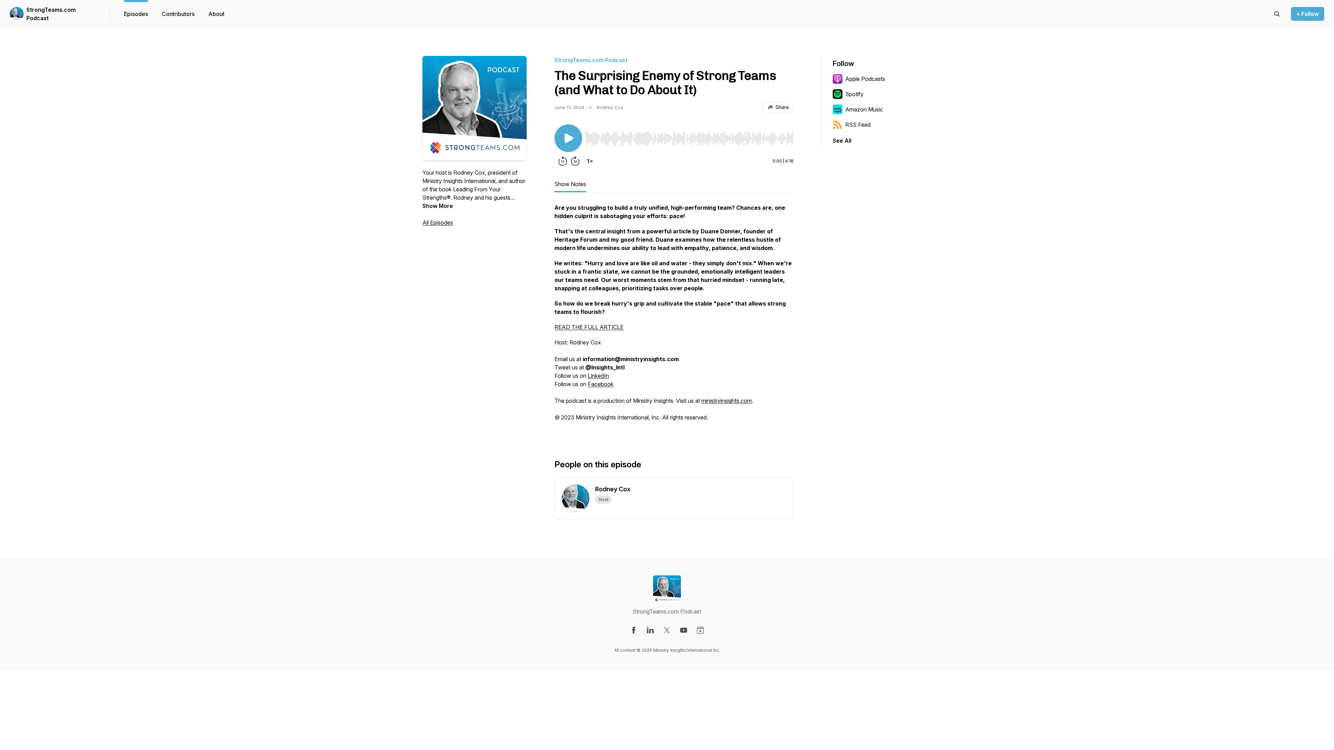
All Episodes (437, 222)
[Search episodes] (1277, 14)
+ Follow (1307, 13)
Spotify (854, 94)
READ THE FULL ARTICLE (589, 327)
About (216, 13)
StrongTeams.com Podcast (51, 14)
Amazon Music (864, 109)
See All (842, 140)
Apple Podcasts (865, 78)
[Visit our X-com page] (667, 630)
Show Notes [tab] (570, 184)
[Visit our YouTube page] (683, 630)
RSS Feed (858, 124)
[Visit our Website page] (700, 630)
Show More (437, 205)
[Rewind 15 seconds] (563, 161)
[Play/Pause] (568, 138)
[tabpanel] (673, 320)
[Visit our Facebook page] (633, 630)
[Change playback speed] (590, 161)
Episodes (136, 13)
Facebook (601, 384)
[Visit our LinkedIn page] (650, 630)
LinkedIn (598, 375)
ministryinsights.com (726, 400)
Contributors (178, 13)
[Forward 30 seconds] (575, 161)
